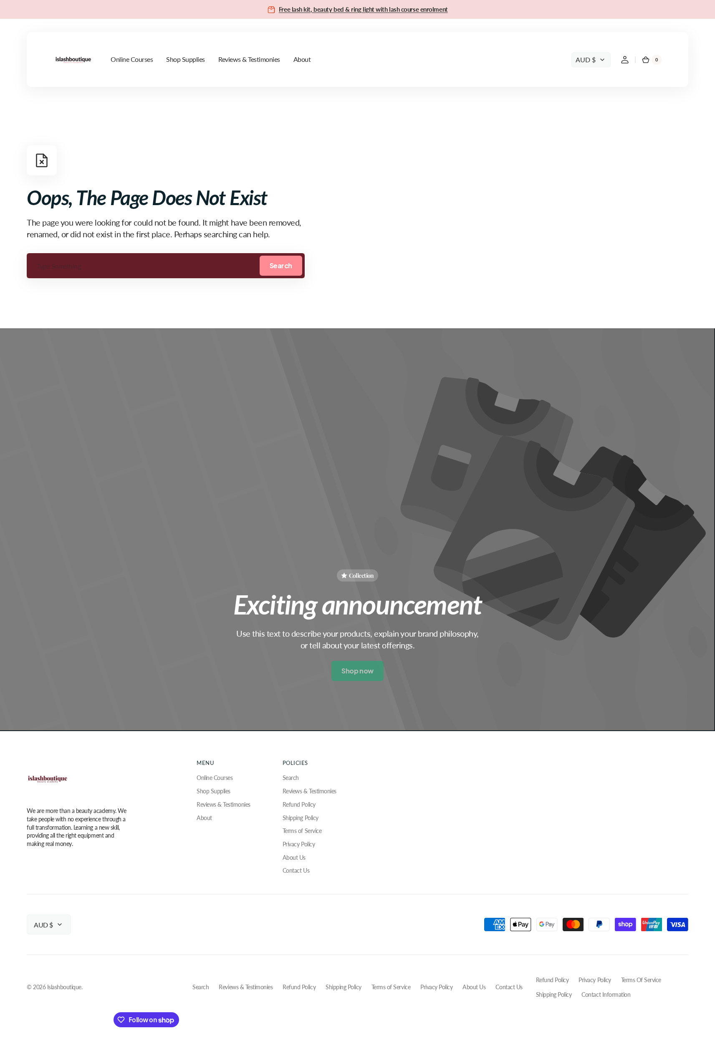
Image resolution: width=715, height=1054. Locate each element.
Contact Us (296, 870)
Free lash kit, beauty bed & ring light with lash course (349, 9)
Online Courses (214, 777)
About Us (294, 857)
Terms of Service (302, 830)
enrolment (434, 9)
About (204, 817)
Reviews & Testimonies (223, 804)
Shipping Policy (300, 817)
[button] (625, 60)
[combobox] (166, 265)
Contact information (605, 994)
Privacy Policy (299, 844)
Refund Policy (299, 804)
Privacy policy (595, 979)
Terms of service (641, 979)
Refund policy (552, 979)
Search (281, 265)
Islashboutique (64, 987)
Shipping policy (554, 994)
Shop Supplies (213, 791)
